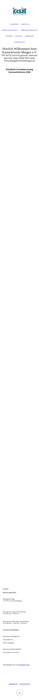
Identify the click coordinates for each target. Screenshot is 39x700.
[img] (19, 11)
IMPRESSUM (13, 684)
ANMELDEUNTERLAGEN (29, 30)
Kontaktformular (24, 665)
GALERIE (8, 36)
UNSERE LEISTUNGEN (9, 30)
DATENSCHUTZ (25, 684)
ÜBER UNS (24, 24)
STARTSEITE (14, 24)
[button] (19, 693)
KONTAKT (18, 36)
